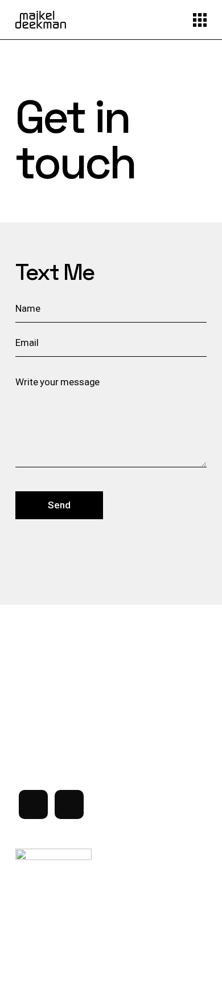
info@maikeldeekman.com (65, 725)
